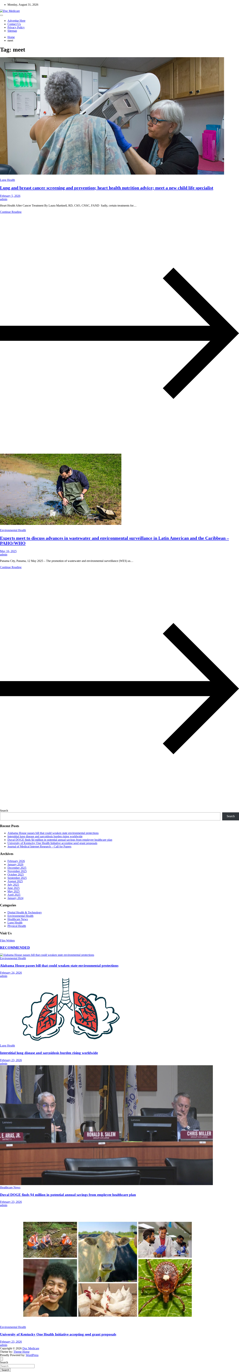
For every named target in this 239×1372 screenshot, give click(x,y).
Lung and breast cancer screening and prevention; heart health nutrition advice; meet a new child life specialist (106, 187)
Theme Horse (21, 1351)
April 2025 (13, 894)
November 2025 (17, 871)
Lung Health (7, 180)
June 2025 (13, 888)
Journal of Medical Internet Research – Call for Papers (39, 846)
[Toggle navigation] (1, 15)
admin (3, 199)
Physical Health (16, 926)
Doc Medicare (30, 1348)
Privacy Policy (16, 27)
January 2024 (15, 898)
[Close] (1, 1359)
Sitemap (12, 30)
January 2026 (15, 864)
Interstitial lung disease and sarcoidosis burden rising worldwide (45, 836)
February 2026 (16, 861)
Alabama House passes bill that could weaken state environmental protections (53, 833)
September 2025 (17, 877)
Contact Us (14, 24)
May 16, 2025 (8, 551)
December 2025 (16, 867)
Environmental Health (13, 530)
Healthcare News (17, 919)
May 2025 (13, 891)
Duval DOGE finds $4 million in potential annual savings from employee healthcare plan (59, 839)
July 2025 (13, 884)
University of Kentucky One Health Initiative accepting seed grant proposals (52, 843)
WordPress (32, 1355)
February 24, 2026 (11, 972)
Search (4, 810)
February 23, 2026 (11, 1060)
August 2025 (15, 881)
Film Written (7, 940)
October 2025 (15, 874)
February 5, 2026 (10, 195)
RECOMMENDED (15, 948)
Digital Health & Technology (24, 912)
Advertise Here (16, 20)
